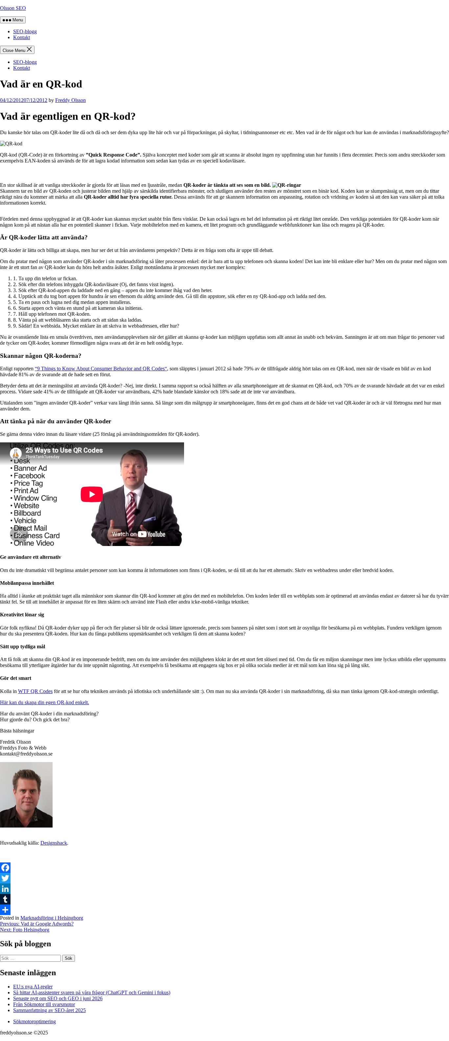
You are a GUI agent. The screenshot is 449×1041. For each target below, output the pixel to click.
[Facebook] (224, 867)
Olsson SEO (13, 8)
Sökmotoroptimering (34, 1021)
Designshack (53, 843)
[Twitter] (224, 878)
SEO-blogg (25, 31)
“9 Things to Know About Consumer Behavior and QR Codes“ (101, 368)
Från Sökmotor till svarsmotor (44, 1004)
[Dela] (224, 910)
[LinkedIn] (224, 888)
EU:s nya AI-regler (33, 986)
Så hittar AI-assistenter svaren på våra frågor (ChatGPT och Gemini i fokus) (91, 992)
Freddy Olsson (70, 100)
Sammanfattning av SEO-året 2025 (49, 1010)
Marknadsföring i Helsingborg (51, 918)
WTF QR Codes (35, 691)
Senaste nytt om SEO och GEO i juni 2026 (58, 998)
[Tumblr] (224, 899)
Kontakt (21, 37)
